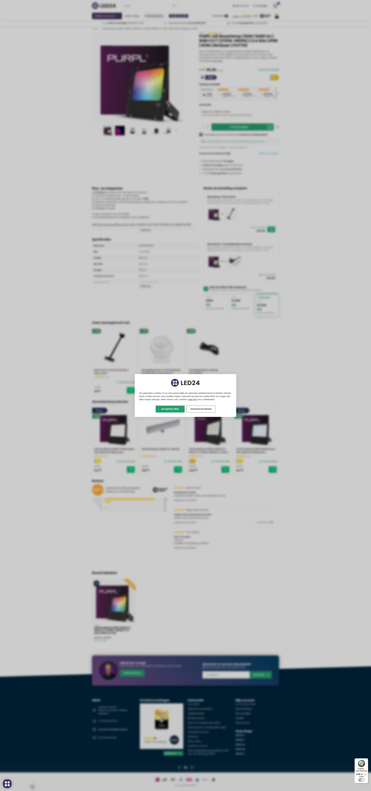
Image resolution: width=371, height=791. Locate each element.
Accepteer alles (170, 408)
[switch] (361, 780)
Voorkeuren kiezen (201, 408)
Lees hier (192, 399)
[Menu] (366, 760)
